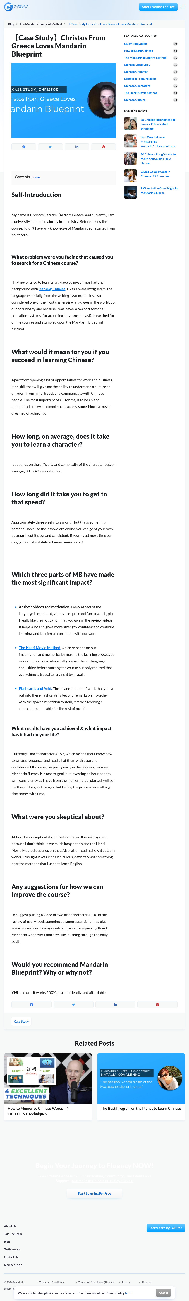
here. (128, 1293)
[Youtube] (174, 1285)
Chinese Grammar (136, 71)
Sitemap (146, 1282)
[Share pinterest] (103, 146)
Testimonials (12, 1249)
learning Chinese (52, 289)
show (36, 177)
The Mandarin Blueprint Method (41, 24)
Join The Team (13, 1233)
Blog (11, 24)
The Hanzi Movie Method (39, 647)
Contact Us (11, 1257)
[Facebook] (158, 1285)
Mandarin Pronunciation (140, 78)
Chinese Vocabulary (137, 64)
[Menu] (183, 7)
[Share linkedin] (77, 146)
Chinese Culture (134, 99)
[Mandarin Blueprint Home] (16, 6)
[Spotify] (166, 1285)
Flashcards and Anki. (36, 688)
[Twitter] (183, 1285)
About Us (10, 1226)
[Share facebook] (23, 146)
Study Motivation (135, 43)
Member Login (13, 1264)
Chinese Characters (137, 85)
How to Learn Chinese (138, 50)
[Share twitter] (50, 146)
